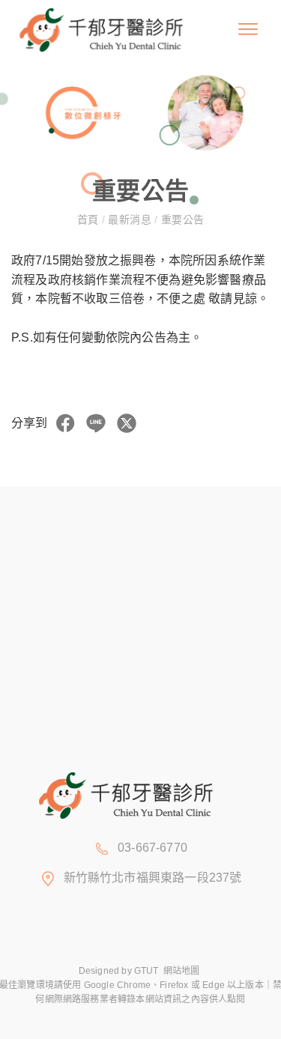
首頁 (89, 219)
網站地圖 (181, 971)
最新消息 (129, 219)
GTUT (146, 971)
